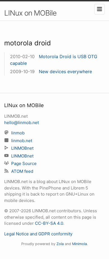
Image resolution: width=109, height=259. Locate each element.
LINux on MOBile (30, 13)
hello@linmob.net (21, 122)
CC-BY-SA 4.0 (49, 223)
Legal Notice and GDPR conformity (38, 233)
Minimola (79, 244)
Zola (60, 244)
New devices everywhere (65, 71)
